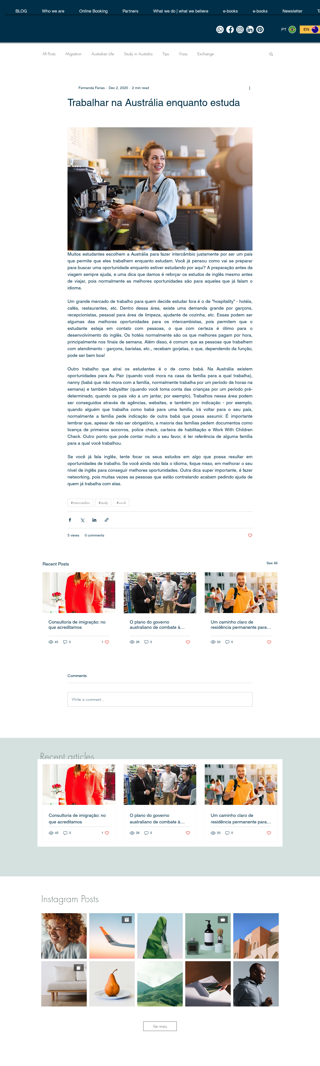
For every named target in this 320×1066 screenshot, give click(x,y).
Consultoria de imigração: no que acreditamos (77, 624)
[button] (271, 54)
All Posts (49, 53)
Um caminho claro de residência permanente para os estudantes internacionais (239, 624)
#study (103, 502)
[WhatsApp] (220, 29)
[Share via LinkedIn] (94, 519)
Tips (165, 53)
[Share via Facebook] (70, 519)
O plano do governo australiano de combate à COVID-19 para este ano (155, 624)
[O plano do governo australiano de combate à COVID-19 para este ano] (160, 592)
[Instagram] (240, 29)
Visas (183, 53)
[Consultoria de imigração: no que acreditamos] (78, 592)
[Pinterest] (260, 29)
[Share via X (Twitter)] (82, 519)
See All (272, 563)
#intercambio (80, 502)
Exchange (206, 53)
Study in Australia (138, 53)
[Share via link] (106, 519)
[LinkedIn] (250, 29)
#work (121, 502)
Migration (74, 53)
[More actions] (249, 88)
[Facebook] (230, 29)
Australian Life (103, 53)
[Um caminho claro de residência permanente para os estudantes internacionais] (241, 592)
